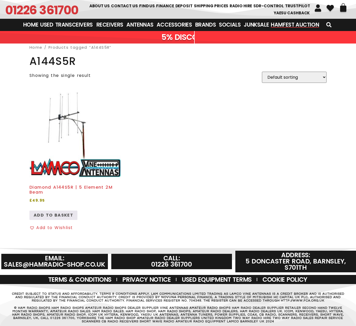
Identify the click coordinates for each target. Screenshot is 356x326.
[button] (51, 227)
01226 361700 (41, 10)
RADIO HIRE (241, 6)
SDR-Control (268, 6)
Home (35, 47)
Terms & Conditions (80, 279)
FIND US (147, 6)
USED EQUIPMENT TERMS (216, 279)
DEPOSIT (184, 6)
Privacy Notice (146, 279)
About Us (99, 6)
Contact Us (124, 6)
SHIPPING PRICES (211, 6)
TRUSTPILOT (297, 6)
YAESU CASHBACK (292, 13)
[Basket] (343, 7)
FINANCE (165, 6)
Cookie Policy (284, 279)
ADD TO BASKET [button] (53, 215)
